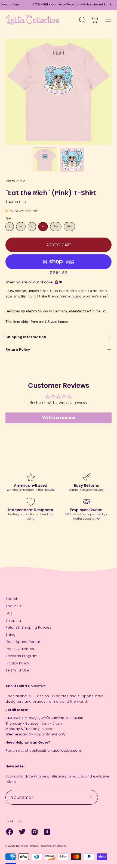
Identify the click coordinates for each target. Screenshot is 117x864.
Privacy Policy (17, 663)
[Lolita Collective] (32, 19)
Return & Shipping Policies (28, 627)
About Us (13, 606)
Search (11, 598)
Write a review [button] (58, 418)
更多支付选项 (58, 273)
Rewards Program (21, 656)
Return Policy (17, 349)
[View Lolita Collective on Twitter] (22, 832)
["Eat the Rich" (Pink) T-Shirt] (45, 160)
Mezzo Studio (15, 181)
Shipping (13, 620)
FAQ (8, 613)
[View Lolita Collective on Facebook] (9, 832)
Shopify (61, 845)
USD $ (9, 821)
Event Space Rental (22, 641)
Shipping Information (25, 337)
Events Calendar (20, 649)
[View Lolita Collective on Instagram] (34, 832)
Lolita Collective (27, 845)
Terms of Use (17, 670)
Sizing (10, 634)
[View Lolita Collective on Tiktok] (47, 832)
